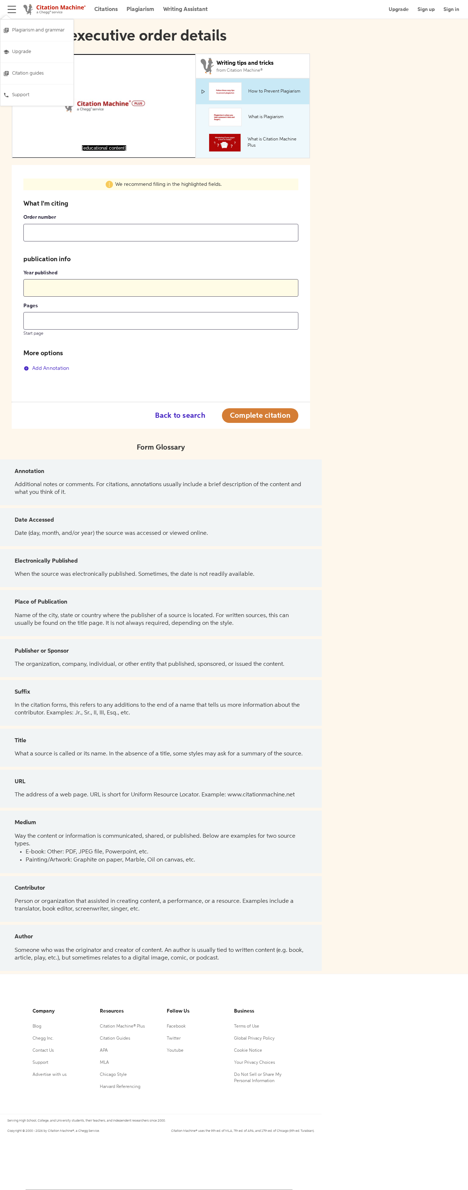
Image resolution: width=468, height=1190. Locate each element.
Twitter (174, 1038)
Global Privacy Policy (254, 1038)
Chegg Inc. (43, 1038)
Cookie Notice (248, 1050)
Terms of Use (246, 1026)
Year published (40, 272)
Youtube (175, 1050)
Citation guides (28, 73)
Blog (37, 1026)
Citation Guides (115, 1038)
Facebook (176, 1026)
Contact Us (43, 1050)
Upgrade (21, 51)
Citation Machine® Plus (122, 1026)
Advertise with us (50, 1075)
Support (20, 95)
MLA (104, 1063)
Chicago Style (113, 1075)
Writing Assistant (185, 9)
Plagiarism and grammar (38, 30)
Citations (106, 9)
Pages (30, 305)
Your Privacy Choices (254, 1063)
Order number (39, 217)
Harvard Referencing (120, 1087)
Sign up (426, 9)
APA (104, 1050)
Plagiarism (140, 9)
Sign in (451, 9)
